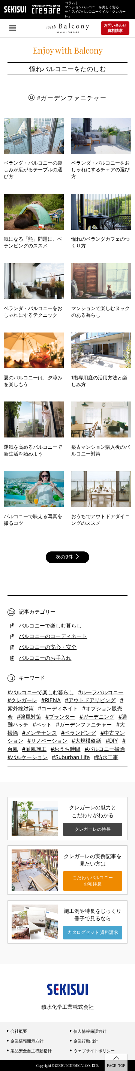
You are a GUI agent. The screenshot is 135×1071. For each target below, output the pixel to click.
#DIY (112, 740)
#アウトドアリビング (90, 700)
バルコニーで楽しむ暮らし (50, 625)
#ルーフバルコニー (100, 692)
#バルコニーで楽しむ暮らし (41, 692)
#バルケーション (28, 757)
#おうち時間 (65, 749)
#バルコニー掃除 (105, 749)
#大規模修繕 (86, 740)
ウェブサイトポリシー (93, 1050)
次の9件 (65, 557)
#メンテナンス (39, 732)
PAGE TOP (116, 1065)
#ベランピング (78, 732)
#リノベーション (47, 740)
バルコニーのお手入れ (45, 658)
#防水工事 (106, 757)
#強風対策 (29, 716)
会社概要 (18, 1031)
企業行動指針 (85, 1041)
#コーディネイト (58, 708)
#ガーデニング (97, 716)
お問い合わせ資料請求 (115, 28)
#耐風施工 (34, 749)
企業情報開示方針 (26, 1041)
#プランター (60, 716)
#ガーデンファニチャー (84, 724)
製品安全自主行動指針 (30, 1050)
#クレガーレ (22, 700)
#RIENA (51, 700)
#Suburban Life (71, 757)
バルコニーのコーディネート (53, 636)
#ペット (42, 724)
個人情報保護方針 (89, 1031)
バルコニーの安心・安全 (47, 647)
